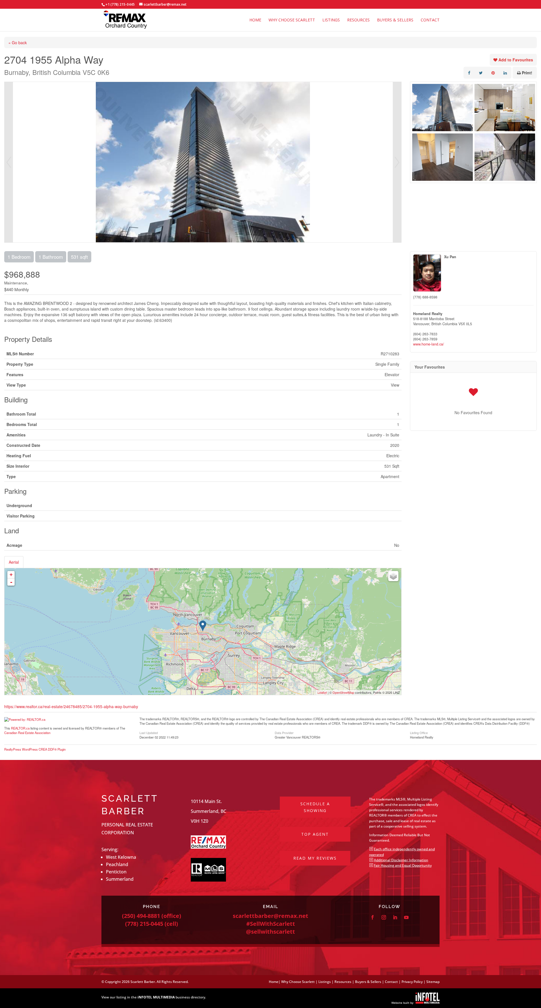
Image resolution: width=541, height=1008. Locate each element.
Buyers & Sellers (395, 20)
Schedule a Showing (315, 807)
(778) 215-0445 (144, 923)
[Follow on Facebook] (372, 917)
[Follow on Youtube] (406, 917)
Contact (430, 20)
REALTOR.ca (20, 728)
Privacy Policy (412, 981)
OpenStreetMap (343, 692)
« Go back (17, 42)
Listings (331, 20)
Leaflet (322, 692)
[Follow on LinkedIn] (395, 917)
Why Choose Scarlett (292, 20)
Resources (358, 20)
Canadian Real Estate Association (27, 732)
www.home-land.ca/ (428, 344)
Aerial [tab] (14, 562)
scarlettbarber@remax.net (270, 916)
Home (255, 20)
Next (397, 162)
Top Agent (315, 834)
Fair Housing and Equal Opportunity (403, 865)
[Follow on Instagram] (383, 917)
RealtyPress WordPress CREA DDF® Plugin (35, 749)
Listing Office (419, 732)
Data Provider (284, 732)
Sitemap (433, 981)
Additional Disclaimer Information (401, 860)
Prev (9, 162)
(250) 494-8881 (141, 916)
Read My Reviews (315, 858)
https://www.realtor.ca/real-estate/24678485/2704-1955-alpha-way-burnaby (71, 706)
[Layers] (393, 576)
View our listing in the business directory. (153, 997)
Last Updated (148, 732)
